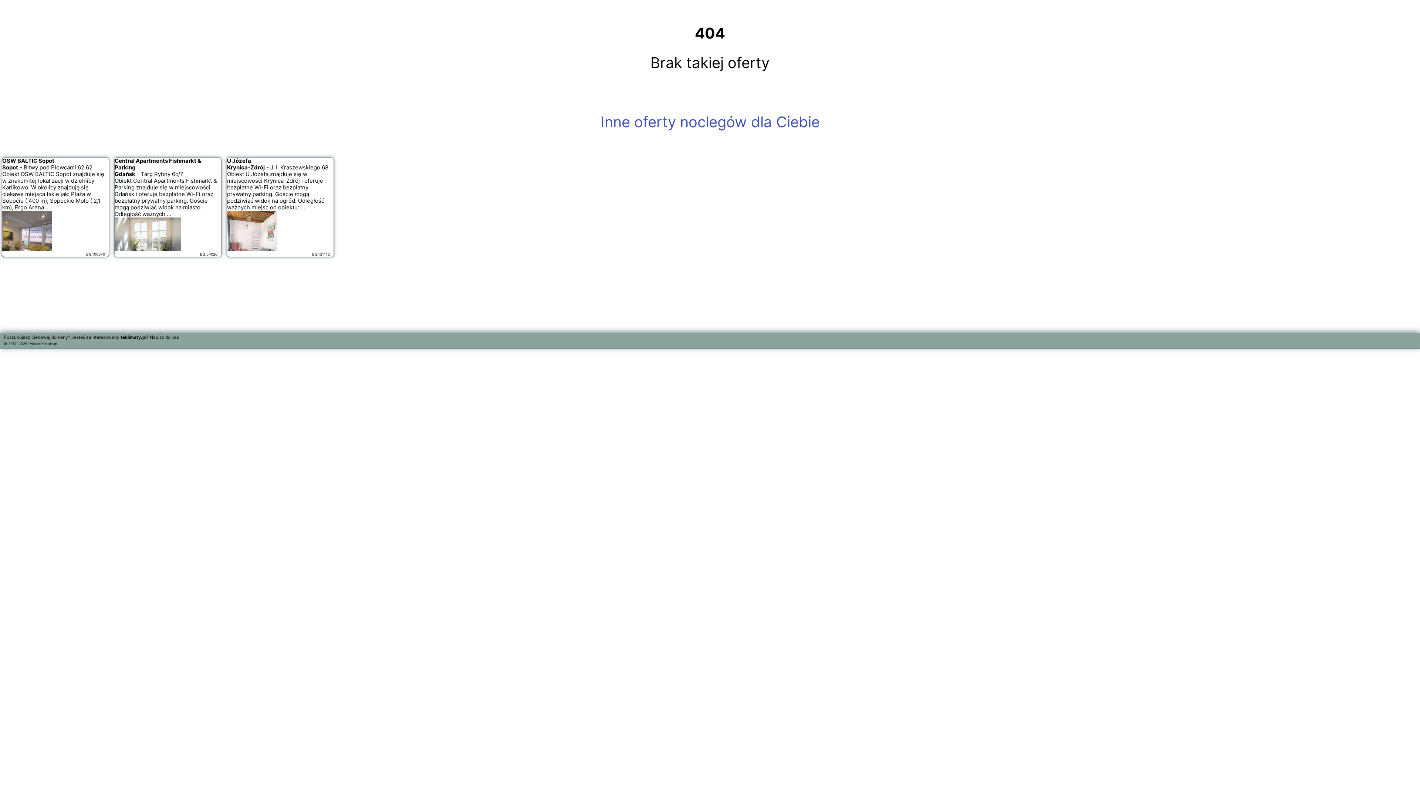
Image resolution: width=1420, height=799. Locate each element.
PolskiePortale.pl (42, 343)
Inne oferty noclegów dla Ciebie (710, 122)
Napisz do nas (164, 337)
